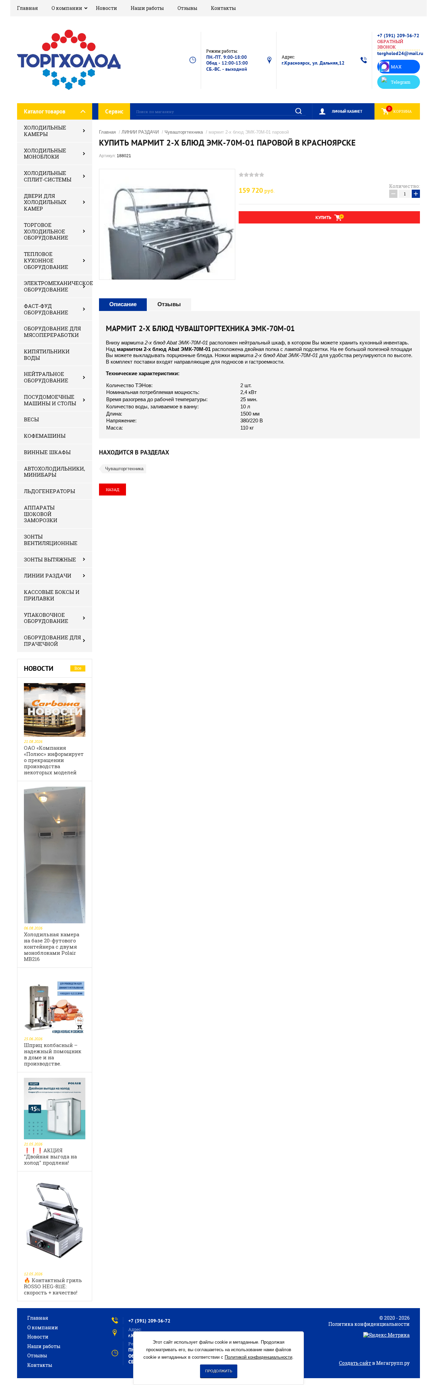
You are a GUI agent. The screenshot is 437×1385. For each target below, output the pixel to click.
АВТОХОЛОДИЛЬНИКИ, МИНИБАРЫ (54, 471)
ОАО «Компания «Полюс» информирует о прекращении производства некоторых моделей (54, 760)
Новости (106, 8)
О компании (67, 8)
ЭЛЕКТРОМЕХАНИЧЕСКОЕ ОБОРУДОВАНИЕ (58, 286)
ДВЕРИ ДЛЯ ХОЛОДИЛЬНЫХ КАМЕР (45, 202)
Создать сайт (355, 1363)
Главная (27, 8)
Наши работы (147, 8)
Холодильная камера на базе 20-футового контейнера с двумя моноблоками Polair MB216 (51, 946)
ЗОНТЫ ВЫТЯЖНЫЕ (50, 559)
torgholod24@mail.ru (400, 53)
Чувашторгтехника (184, 132)
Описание (123, 304)
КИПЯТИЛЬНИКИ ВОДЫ (47, 354)
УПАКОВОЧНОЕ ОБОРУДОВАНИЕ (46, 618)
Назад (112, 489)
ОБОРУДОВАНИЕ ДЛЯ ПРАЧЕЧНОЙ (52, 640)
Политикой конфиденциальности (258, 1357)
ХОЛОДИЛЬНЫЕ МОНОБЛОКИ (45, 153)
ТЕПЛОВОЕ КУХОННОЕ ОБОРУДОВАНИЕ (46, 260)
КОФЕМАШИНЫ (45, 435)
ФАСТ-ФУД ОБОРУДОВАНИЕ (46, 309)
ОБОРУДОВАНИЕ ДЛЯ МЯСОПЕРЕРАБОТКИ (52, 331)
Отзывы (187, 8)
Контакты (223, 8)
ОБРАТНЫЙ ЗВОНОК (390, 44)
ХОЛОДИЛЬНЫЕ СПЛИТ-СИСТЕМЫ (47, 176)
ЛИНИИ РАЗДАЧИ (47, 575)
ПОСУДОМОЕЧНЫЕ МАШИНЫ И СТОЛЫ (50, 400)
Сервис (114, 111)
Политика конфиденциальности (369, 1324)
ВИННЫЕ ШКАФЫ (47, 452)
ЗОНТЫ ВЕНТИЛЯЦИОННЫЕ (50, 539)
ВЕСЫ (31, 419)
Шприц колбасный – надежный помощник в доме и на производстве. (52, 1054)
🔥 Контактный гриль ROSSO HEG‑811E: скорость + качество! (53, 1286)
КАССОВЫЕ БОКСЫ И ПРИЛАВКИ (52, 595)
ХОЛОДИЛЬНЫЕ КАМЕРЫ (45, 130)
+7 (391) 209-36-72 (398, 35)
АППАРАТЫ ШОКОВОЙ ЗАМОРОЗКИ (40, 514)
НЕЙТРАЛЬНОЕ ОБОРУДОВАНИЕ (46, 377)
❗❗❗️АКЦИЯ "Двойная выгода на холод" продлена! (50, 1156)
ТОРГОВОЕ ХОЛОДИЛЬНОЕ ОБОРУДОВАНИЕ (46, 231)
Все (77, 668)
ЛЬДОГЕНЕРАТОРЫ (49, 491)
